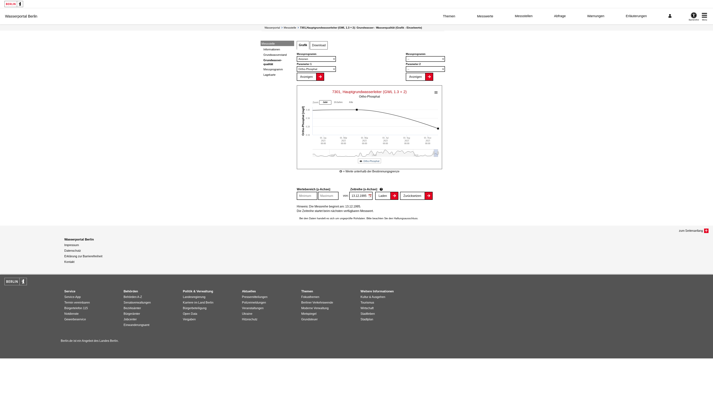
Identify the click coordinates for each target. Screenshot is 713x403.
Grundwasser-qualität (272, 62)
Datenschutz (72, 250)
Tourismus (367, 302)
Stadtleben (368, 313)
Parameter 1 (304, 64)
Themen (449, 16)
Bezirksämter (132, 308)
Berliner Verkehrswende (317, 302)
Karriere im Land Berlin (198, 302)
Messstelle (290, 27)
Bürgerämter (132, 313)
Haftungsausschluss (406, 218)
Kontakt (69, 261)
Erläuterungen (636, 16)
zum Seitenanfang (691, 230)
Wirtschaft (367, 308)
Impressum (71, 245)
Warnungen (595, 16)
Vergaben (189, 319)
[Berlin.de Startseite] (13, 4)
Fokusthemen (310, 297)
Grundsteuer (309, 319)
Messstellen (524, 16)
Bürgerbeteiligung (195, 308)
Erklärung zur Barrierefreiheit (83, 256)
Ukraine (247, 313)
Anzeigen (306, 76)
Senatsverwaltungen (137, 302)
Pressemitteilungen (254, 297)
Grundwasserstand (275, 54)
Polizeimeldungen (254, 302)
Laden (383, 195)
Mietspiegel (309, 313)
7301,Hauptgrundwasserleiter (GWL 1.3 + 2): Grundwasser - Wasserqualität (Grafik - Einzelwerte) (361, 27)
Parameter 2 (413, 64)
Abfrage (560, 16)
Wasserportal (272, 27)
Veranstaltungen (253, 308)
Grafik (303, 45)
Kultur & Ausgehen (373, 297)
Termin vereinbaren (77, 302)
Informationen (271, 49)
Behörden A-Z (133, 297)
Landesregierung (194, 297)
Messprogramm (273, 69)
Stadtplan (367, 319)
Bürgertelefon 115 (76, 308)
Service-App (72, 297)
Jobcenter (130, 319)
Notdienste (71, 313)
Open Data (190, 313)
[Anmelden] (670, 16)
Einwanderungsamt (136, 325)
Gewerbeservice (75, 319)
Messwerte (485, 16)
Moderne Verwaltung (315, 308)
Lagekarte (269, 74)
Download (319, 45)
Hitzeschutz (249, 319)
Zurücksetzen (412, 195)
